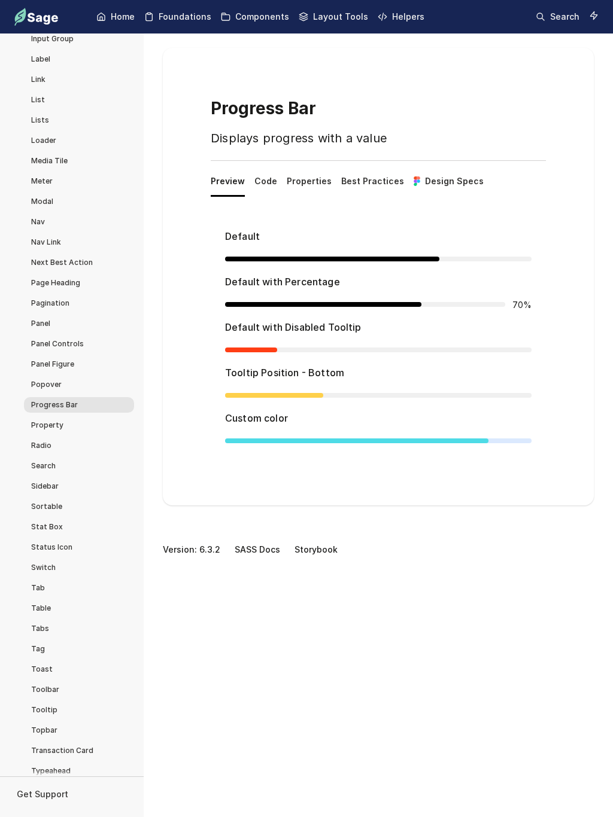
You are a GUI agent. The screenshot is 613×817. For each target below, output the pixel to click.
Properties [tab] (309, 181)
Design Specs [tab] (454, 181)
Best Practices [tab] (372, 181)
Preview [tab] (228, 181)
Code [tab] (265, 181)
